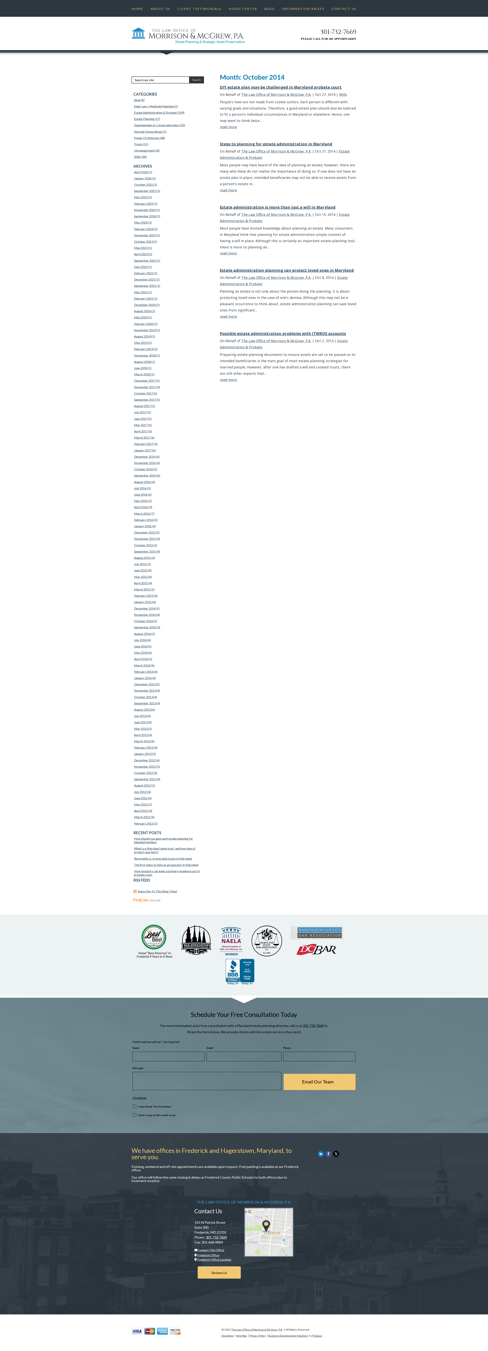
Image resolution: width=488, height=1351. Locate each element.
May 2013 (141, 728)
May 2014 (141, 652)
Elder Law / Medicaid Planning (153, 106)
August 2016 (142, 482)
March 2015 (142, 589)
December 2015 (144, 532)
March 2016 (142, 513)
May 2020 (141, 317)
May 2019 (141, 342)
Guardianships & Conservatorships (156, 125)
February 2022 (143, 273)
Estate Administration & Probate (155, 112)
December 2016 (144, 456)
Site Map (241, 1335)
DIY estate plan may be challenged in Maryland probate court (281, 87)
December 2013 (144, 684)
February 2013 (143, 747)
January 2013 (143, 754)
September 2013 (145, 703)
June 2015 (140, 570)
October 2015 (143, 545)
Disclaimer (139, 1098)
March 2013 (142, 741)
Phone (287, 1047)
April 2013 (141, 735)
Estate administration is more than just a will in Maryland (278, 207)
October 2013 (143, 697)
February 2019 (143, 349)
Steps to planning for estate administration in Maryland (276, 143)
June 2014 (140, 646)
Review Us (219, 1273)
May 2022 (141, 267)
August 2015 (142, 557)
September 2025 (145, 191)
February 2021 (143, 298)
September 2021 (145, 285)
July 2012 (140, 792)
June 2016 (140, 494)
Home (137, 8)
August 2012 (142, 785)
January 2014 (143, 678)
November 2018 (145, 355)
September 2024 (145, 216)
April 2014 (141, 659)
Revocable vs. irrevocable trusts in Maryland (163, 858)
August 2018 (142, 361)
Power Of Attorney (146, 138)
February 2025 (143, 203)
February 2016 (143, 520)
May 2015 (141, 577)
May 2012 (141, 804)
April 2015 (141, 583)
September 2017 (145, 399)
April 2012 (141, 810)
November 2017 (145, 387)
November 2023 (145, 235)
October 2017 (143, 393)
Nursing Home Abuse (148, 131)
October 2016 (143, 469)
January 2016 (143, 526)
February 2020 (143, 324)
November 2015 (145, 538)
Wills (343, 94)
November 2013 (145, 690)
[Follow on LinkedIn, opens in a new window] (321, 1154)
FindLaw (317, 1335)
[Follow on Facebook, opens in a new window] (328, 1154)
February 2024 (143, 229)
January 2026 (143, 178)
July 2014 (140, 640)
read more (228, 127)
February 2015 (143, 595)
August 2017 (142, 406)
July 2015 (140, 564)
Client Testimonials (199, 8)
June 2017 (140, 418)
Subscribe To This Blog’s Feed (157, 891)
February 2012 (143, 823)
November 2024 (145, 210)
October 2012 (143, 773)
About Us (160, 8)
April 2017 (141, 431)
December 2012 (144, 760)
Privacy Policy (258, 1335)
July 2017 (140, 412)
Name (135, 1047)
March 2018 (142, 374)
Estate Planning (144, 119)
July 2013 (140, 716)
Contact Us (344, 8)
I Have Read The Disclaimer (155, 1106)
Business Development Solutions (288, 1335)
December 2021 (144, 279)
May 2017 (141, 425)
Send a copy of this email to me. (157, 1115)
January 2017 (143, 450)
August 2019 (142, 336)
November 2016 (145, 463)
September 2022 (145, 260)
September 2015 (145, 551)
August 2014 (142, 633)
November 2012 (145, 766)
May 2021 (141, 292)
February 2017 (143, 444)
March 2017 (142, 437)
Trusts (138, 144)
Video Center (243, 8)
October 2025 (143, 184)
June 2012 (140, 798)
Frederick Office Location (214, 1259)
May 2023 (141, 248)
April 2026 (141, 172)
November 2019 (145, 330)
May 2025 (141, 197)
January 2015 (143, 602)
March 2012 (142, 817)
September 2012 (145, 779)
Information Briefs (303, 8)
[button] (484, 1323)
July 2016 (140, 488)
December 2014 (144, 608)
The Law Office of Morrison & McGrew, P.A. (276, 94)
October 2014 (143, 621)
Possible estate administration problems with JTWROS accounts (283, 333)
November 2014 (145, 614)
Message (137, 1068)
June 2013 (140, 722)
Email (210, 1047)
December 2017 (144, 380)
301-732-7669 (338, 32)
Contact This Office (211, 1250)
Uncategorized (144, 150)
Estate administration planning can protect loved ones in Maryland (287, 270)
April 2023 (141, 254)
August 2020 (142, 311)
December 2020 (144, 305)
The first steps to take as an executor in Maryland (166, 865)
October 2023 (143, 241)
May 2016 (141, 501)
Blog (269, 8)
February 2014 (143, 671)
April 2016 (141, 507)
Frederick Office (208, 1255)
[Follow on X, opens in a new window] (336, 1154)
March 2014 (142, 665)
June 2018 (140, 368)
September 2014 (145, 627)
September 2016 (145, 475)
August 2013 (142, 709)
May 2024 (141, 222)
